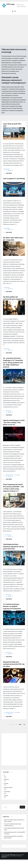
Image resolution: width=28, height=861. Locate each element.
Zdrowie (6, 795)
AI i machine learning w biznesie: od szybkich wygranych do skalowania (12, 606)
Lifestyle (6, 783)
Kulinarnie (6, 779)
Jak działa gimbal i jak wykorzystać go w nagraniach (13, 298)
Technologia (6, 169)
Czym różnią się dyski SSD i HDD (12, 125)
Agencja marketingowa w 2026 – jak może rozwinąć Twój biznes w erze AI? (14, 422)
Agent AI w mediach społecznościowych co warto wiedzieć (14, 820)
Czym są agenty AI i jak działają (14, 178)
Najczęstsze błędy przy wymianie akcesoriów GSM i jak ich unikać (13, 664)
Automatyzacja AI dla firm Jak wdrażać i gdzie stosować (13, 837)
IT (3, 410)
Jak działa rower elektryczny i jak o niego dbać (13, 238)
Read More (9, 173)
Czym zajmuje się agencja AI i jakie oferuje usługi (14, 828)
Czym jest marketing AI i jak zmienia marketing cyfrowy (12, 824)
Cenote (7, 855)
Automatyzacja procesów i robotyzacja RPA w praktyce (14, 833)
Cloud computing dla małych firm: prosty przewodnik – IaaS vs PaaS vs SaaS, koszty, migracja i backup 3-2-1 (13, 487)
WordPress (4, 857)
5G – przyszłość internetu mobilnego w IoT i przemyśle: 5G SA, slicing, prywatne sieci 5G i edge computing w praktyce (13, 362)
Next (20, 724)
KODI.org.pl (10, 4)
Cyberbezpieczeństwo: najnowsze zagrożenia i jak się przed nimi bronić (13, 546)
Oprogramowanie (9, 475)
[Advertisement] (14, 30)
